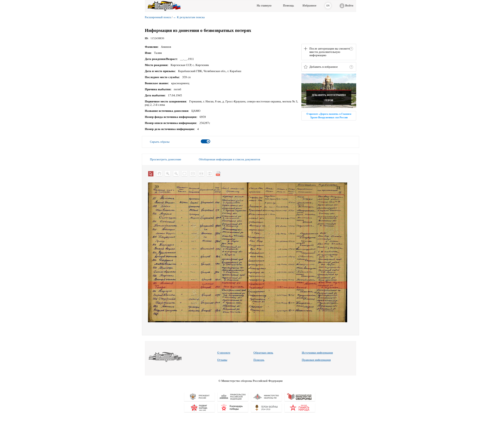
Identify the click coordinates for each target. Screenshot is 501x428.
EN (328, 5)
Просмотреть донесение (165, 159)
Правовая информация (316, 359)
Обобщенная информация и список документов (229, 159)
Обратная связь (263, 352)
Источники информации (317, 352)
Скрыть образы (159, 141)
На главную (264, 5)
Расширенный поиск (158, 17)
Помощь (258, 359)
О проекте (223, 352)
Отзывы (222, 359)
